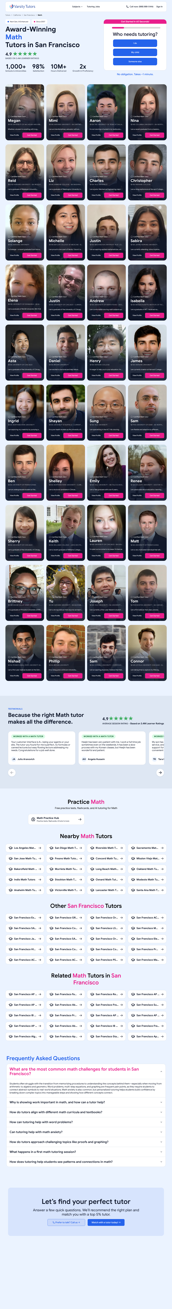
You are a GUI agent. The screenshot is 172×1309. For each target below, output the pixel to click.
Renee (136, 481)
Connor (137, 661)
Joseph (96, 601)
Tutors (7, 15)
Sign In (159, 6)
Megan (14, 120)
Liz (51, 181)
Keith (53, 541)
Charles (97, 181)
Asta (12, 361)
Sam (134, 421)
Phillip (54, 661)
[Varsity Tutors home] (22, 7)
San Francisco (29, 15)
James (136, 361)
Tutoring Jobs (93, 6)
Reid (12, 181)
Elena (13, 300)
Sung (94, 421)
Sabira (136, 241)
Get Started (32, 135)
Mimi (53, 120)
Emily (94, 481)
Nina (135, 120)
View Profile (14, 135)
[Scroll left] (12, 772)
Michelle (56, 241)
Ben (11, 481)
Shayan (55, 421)
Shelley (55, 481)
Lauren (96, 541)
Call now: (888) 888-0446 (141, 6)
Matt (135, 541)
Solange (15, 241)
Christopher (141, 181)
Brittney (15, 601)
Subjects (76, 6)
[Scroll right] (160, 772)
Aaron (95, 120)
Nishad (14, 661)
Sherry (14, 541)
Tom (134, 601)
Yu (51, 601)
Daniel (54, 361)
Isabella (138, 301)
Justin (95, 241)
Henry (95, 361)
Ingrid (13, 421)
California (17, 15)
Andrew (97, 301)
